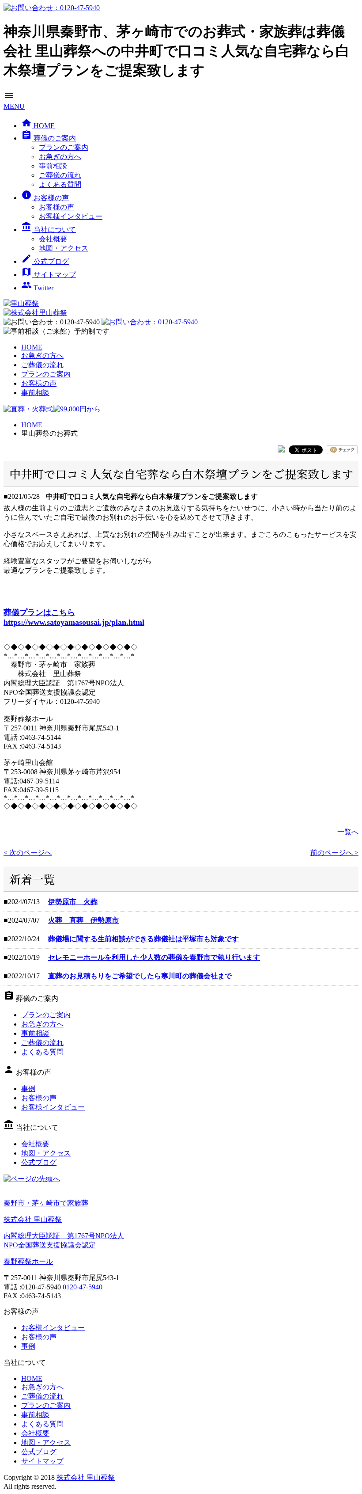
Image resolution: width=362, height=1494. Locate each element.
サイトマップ (48, 274)
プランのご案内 (63, 147)
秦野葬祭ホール (28, 1261)
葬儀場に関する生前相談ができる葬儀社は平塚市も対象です (143, 939)
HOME (38, 125)
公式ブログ (45, 261)
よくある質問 (60, 184)
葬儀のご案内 (48, 138)
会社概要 (53, 239)
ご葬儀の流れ (60, 175)
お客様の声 (45, 197)
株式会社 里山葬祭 (86, 1477)
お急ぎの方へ (60, 156)
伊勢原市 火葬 (73, 901)
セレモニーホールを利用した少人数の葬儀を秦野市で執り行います (154, 957)
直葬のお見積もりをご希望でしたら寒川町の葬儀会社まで (140, 976)
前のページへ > (334, 852)
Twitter (37, 288)
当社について (48, 229)
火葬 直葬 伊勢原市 (83, 920)
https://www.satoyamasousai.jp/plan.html (74, 622)
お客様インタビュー (70, 216)
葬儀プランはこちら (39, 612)
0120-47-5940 (82, 1287)
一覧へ (347, 832)
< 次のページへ (28, 852)
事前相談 (53, 166)
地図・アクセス (63, 248)
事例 (28, 1088)
